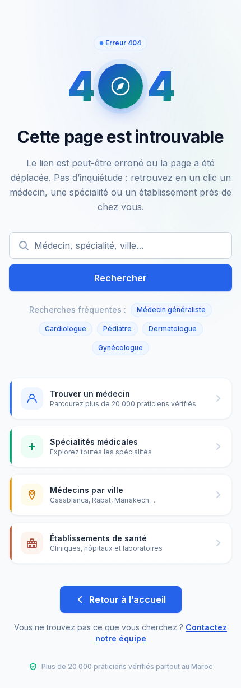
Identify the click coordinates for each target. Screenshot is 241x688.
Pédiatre (117, 328)
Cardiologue (65, 328)
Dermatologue (173, 328)
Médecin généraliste (171, 309)
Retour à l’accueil (127, 599)
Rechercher (120, 277)
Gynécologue (120, 347)
